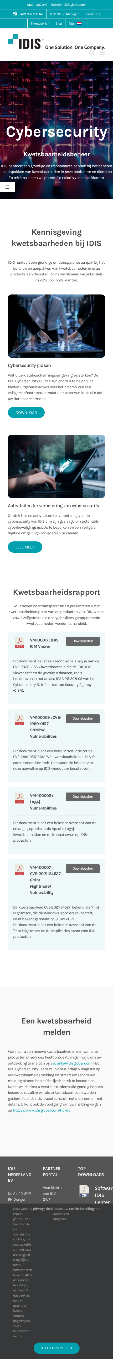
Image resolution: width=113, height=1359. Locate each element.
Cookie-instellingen (83, 1209)
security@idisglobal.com (71, 1063)
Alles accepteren (56, 1348)
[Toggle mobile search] (91, 52)
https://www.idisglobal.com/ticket (41, 1110)
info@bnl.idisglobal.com (68, 5)
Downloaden (83, 641)
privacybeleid (43, 1209)
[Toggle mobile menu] (102, 52)
